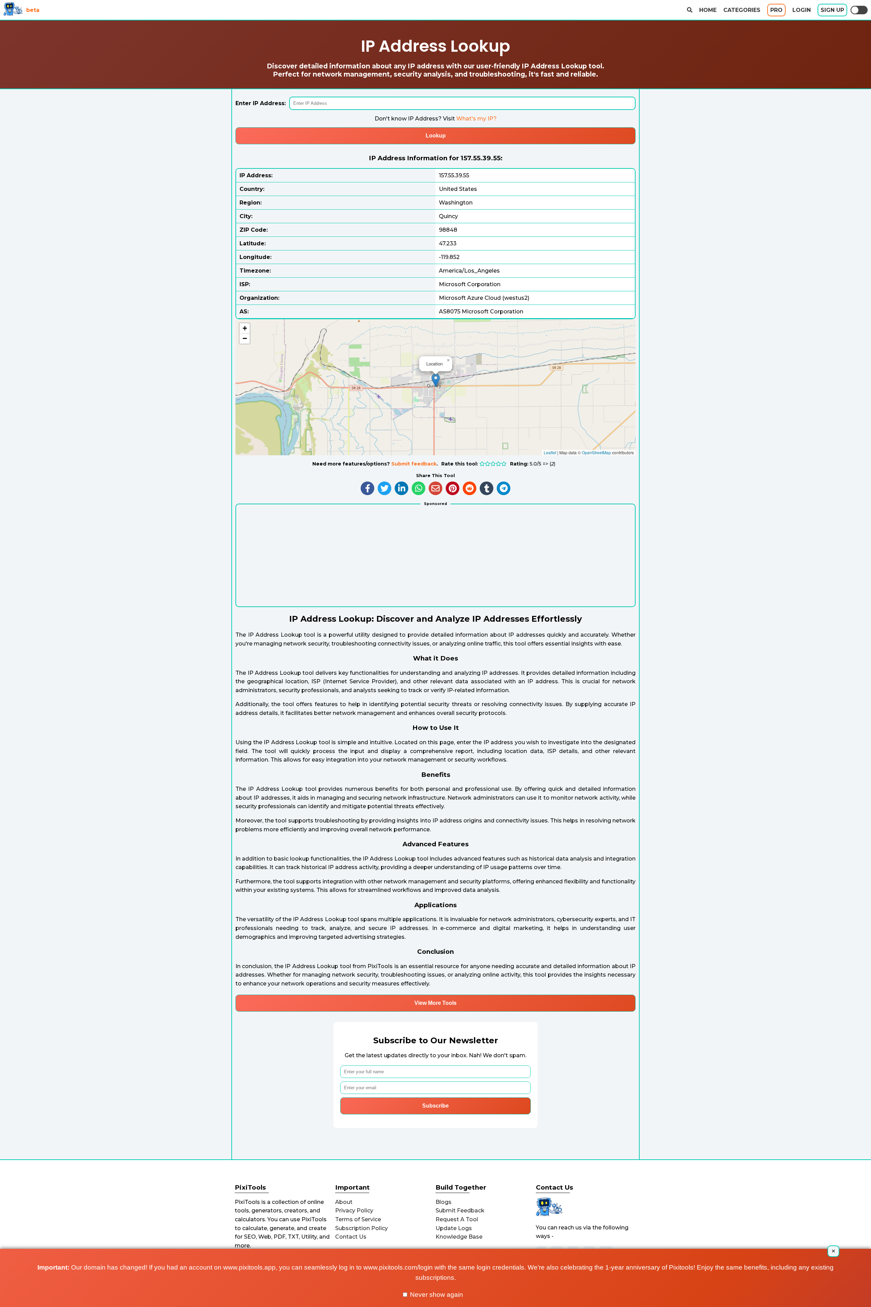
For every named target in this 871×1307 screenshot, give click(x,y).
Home (708, 10)
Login (801, 10)
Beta (32, 10)
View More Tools (435, 1003)
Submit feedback (414, 464)
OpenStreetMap (596, 452)
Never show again (435, 1294)
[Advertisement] (435, 558)
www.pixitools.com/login (398, 1267)
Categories (741, 10)
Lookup (436, 135)
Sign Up (832, 10)
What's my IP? (476, 118)
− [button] (245, 338)
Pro (776, 10)
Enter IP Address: (260, 103)
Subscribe (435, 1106)
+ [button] (245, 328)
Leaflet (550, 452)
